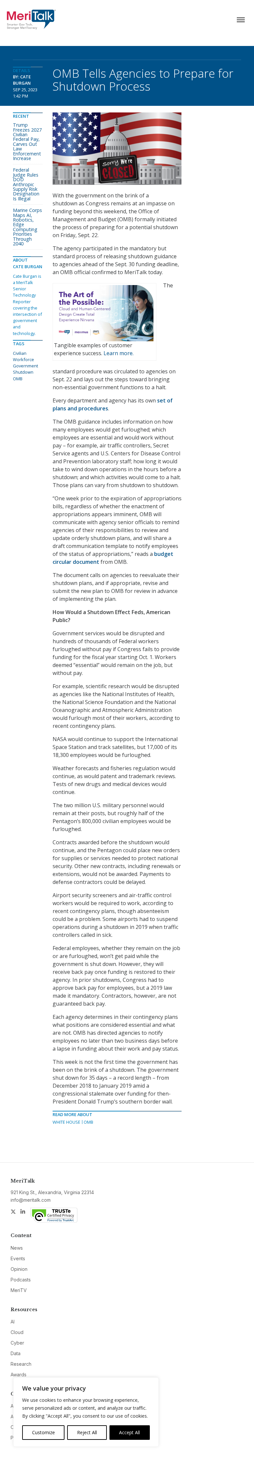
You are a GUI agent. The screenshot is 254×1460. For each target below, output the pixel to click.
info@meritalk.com (31, 1200)
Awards (18, 1374)
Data (16, 1353)
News (17, 1248)
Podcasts (21, 1279)
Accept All (129, 1432)
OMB (88, 1122)
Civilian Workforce (23, 356)
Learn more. (119, 353)
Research (21, 1364)
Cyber (17, 1343)
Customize (43, 1432)
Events (18, 1258)
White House (66, 1122)
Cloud (17, 1332)
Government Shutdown (25, 369)
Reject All (87, 1432)
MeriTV (19, 1290)
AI (13, 1321)
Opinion (19, 1269)
